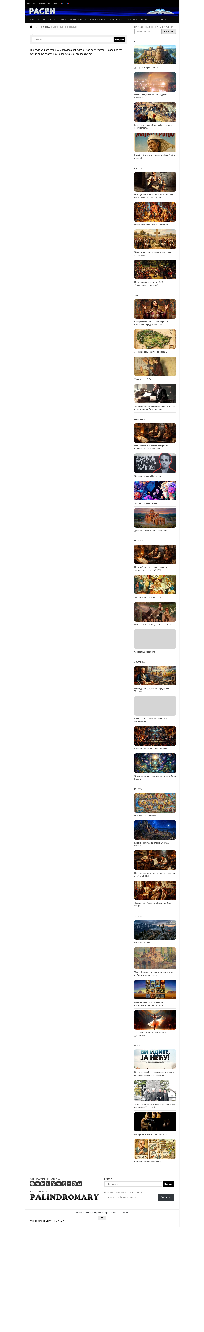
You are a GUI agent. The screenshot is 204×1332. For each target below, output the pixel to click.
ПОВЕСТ (33, 19)
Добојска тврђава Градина (146, 67)
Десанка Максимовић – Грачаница (150, 531)
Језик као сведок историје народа (150, 352)
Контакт (125, 1212)
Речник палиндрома (48, 3)
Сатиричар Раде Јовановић (147, 1162)
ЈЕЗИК (61, 19)
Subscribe (166, 1197)
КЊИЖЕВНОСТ (77, 19)
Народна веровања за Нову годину (151, 225)
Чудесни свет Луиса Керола (147, 597)
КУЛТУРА (130, 19)
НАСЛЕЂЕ (48, 19)
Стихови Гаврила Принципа (147, 476)
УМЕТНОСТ (146, 19)
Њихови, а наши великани (146, 816)
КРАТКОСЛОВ (96, 19)
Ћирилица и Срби (142, 379)
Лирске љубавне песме (145, 503)
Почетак (31, 3)
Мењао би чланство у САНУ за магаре (152, 625)
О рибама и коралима (144, 652)
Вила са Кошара (142, 943)
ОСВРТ (161, 19)
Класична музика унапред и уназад (151, 749)
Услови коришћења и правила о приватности (96, 1212)
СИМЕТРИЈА (115, 19)
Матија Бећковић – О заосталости (150, 1134)
